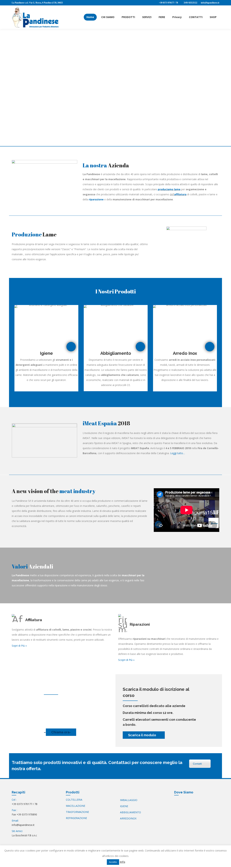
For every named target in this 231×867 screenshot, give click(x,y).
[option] (46, 348)
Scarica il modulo (142, 735)
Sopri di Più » (19, 645)
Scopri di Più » (126, 660)
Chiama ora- (61, 732)
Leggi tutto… (177, 453)
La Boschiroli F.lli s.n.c (24, 835)
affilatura (180, 194)
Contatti (197, 763)
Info (122, 862)
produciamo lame (169, 189)
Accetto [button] (113, 862)
